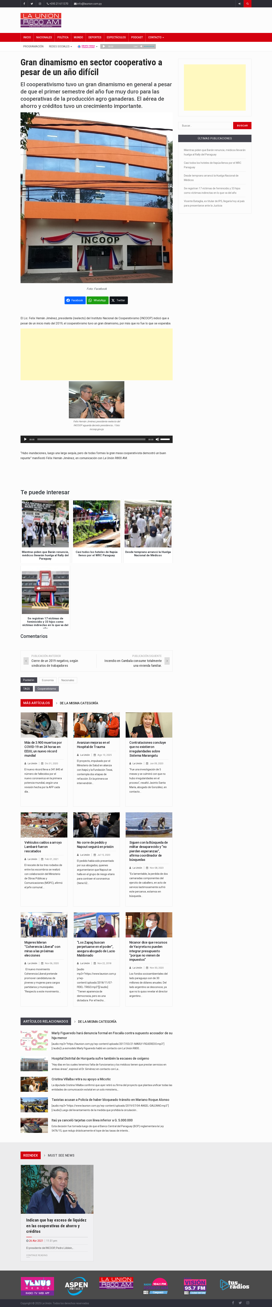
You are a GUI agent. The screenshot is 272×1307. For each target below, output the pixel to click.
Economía (48, 680)
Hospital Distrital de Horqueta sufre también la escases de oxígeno (100, 1058)
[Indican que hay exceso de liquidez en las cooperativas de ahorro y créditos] (57, 1189)
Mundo (78, 37)
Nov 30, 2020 (157, 967)
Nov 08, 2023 (157, 867)
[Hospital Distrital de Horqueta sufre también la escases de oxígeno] (34, 1063)
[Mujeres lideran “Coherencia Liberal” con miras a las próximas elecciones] (44, 924)
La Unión (32, 763)
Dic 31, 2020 (51, 763)
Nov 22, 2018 (104, 963)
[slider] (165, 439)
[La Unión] (136, 20)
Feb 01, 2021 (51, 859)
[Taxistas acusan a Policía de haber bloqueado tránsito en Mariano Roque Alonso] (34, 1104)
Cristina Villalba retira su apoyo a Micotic (81, 1079)
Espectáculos (116, 37)
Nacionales (44, 37)
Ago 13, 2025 (105, 755)
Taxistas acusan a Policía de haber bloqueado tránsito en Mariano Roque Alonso (110, 1100)
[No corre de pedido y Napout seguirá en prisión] (96, 825)
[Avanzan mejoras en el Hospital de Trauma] (96, 725)
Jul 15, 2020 (104, 854)
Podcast (137, 37)
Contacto (155, 37)
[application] (97, 439)
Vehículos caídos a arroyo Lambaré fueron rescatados (43, 846)
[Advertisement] (97, 354)
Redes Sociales (59, 46)
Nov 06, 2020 (52, 963)
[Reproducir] (25, 439)
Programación (33, 46)
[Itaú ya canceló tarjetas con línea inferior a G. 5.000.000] (34, 1125)
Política (62, 37)
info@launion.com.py (89, 3)
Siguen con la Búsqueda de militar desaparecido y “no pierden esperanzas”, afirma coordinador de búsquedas (148, 851)
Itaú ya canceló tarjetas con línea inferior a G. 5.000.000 (92, 1120)
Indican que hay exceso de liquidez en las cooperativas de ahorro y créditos (56, 1226)
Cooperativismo (47, 688)
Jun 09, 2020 (156, 763)
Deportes (94, 37)
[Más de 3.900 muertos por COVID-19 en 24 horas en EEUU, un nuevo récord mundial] (44, 725)
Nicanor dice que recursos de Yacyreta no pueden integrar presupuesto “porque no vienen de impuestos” (148, 951)
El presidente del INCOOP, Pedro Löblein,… (50, 1247)
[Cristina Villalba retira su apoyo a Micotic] (34, 1084)
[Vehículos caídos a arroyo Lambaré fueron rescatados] (44, 825)
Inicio (27, 37)
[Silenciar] (157, 439)
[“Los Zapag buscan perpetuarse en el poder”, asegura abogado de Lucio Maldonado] (96, 924)
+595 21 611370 (58, 3)
